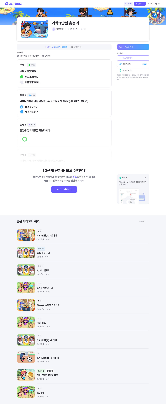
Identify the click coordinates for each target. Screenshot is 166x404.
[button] (133, 189)
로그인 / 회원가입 (64, 189)
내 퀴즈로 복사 (128, 47)
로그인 (150, 4)
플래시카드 (134, 64)
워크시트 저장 (128, 70)
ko (159, 4)
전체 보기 (142, 221)
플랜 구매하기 (74, 47)
